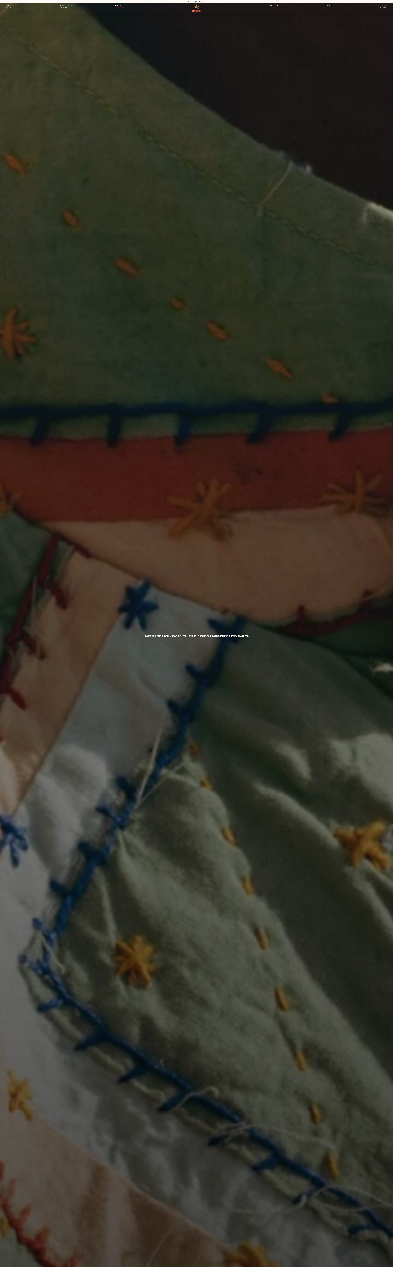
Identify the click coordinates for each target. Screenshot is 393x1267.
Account (383, 7)
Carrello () (382, 5)
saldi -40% (119, 7)
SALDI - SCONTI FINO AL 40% (196, 1)
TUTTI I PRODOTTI (66, 5)
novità (118, 5)
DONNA (8, 7)
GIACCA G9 (64, 7)
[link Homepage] (196, 8)
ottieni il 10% (273, 5)
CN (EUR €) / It (327, 5)
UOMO (8, 5)
